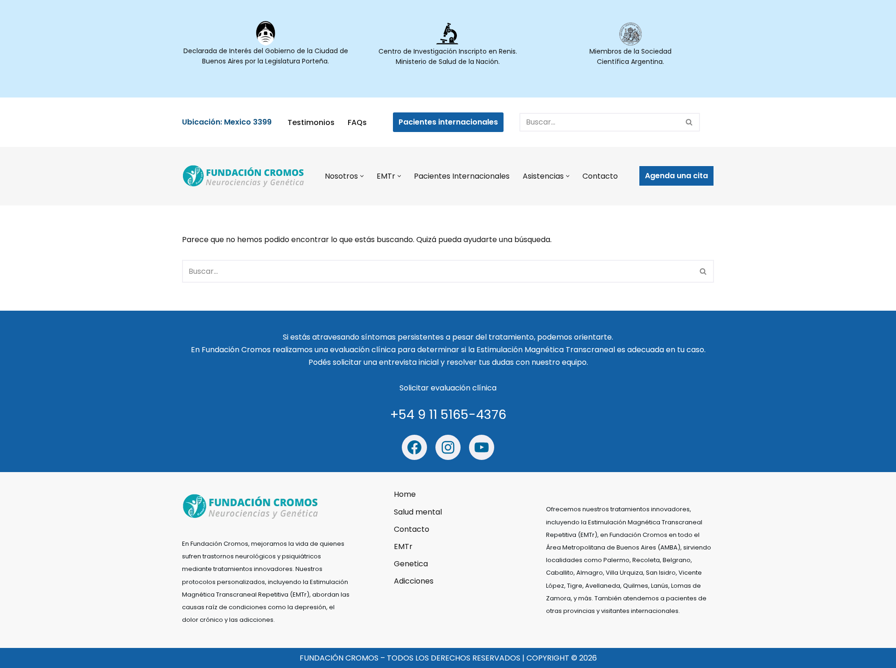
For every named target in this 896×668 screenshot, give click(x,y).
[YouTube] (481, 447)
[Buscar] (689, 122)
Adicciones (414, 581)
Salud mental (418, 511)
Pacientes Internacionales (462, 176)
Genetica (411, 563)
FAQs (357, 122)
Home (405, 494)
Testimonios (311, 122)
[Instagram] (448, 447)
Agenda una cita (676, 175)
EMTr (403, 546)
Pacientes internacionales (448, 122)
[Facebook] (414, 447)
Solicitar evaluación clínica (448, 388)
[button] (362, 176)
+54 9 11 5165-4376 (448, 414)
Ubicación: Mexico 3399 (227, 122)
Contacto (600, 176)
